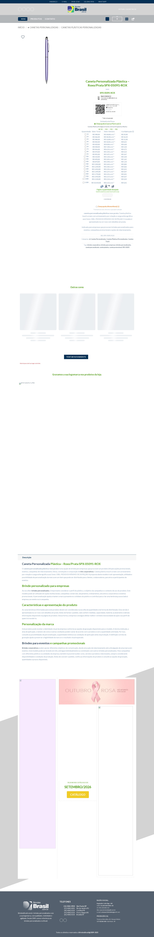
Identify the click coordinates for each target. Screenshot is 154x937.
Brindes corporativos (30, 648)
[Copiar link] (133, 19)
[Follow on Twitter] (28, 9)
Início (21, 27)
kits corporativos (87, 571)
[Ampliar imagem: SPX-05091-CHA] (38, 467)
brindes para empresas (108, 245)
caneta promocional (116, 247)
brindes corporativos (93, 245)
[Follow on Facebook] (20, 9)
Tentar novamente (76, 357)
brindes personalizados (123, 245)
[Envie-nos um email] (32, 9)
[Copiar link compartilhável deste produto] (113, 186)
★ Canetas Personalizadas (43, 27)
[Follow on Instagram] (24, 9)
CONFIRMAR (107, 199)
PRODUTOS (36, 19)
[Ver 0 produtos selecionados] (126, 19)
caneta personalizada (92, 247)
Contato (50, 19)
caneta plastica (104, 247)
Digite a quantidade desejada (107, 191)
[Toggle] (20, 557)
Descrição (26, 557)
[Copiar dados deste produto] (102, 186)
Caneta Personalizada (36, 563)
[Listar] (23, 37)
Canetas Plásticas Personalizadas (81, 27)
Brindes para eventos (36, 643)
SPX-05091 (126, 247)
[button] (127, 9)
